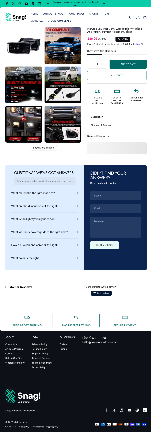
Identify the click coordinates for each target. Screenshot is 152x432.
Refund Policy (39, 349)
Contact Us (11, 344)
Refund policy (10, 427)
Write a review (100, 293)
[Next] (104, 3)
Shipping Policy (40, 353)
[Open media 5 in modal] (23, 121)
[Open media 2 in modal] (61, 45)
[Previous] (48, 3)
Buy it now (114, 75)
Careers (9, 353)
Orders (63, 344)
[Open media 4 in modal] (61, 83)
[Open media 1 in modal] (23, 45)
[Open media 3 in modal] (23, 83)
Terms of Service (41, 358)
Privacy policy (23, 427)
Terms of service (37, 427)
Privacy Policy (39, 344)
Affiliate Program (14, 349)
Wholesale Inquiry (15, 362)
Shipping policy (52, 427)
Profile (63, 349)
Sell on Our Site (13, 358)
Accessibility (38, 367)
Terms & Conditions (42, 362)
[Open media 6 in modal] (61, 121)
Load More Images (42, 144)
